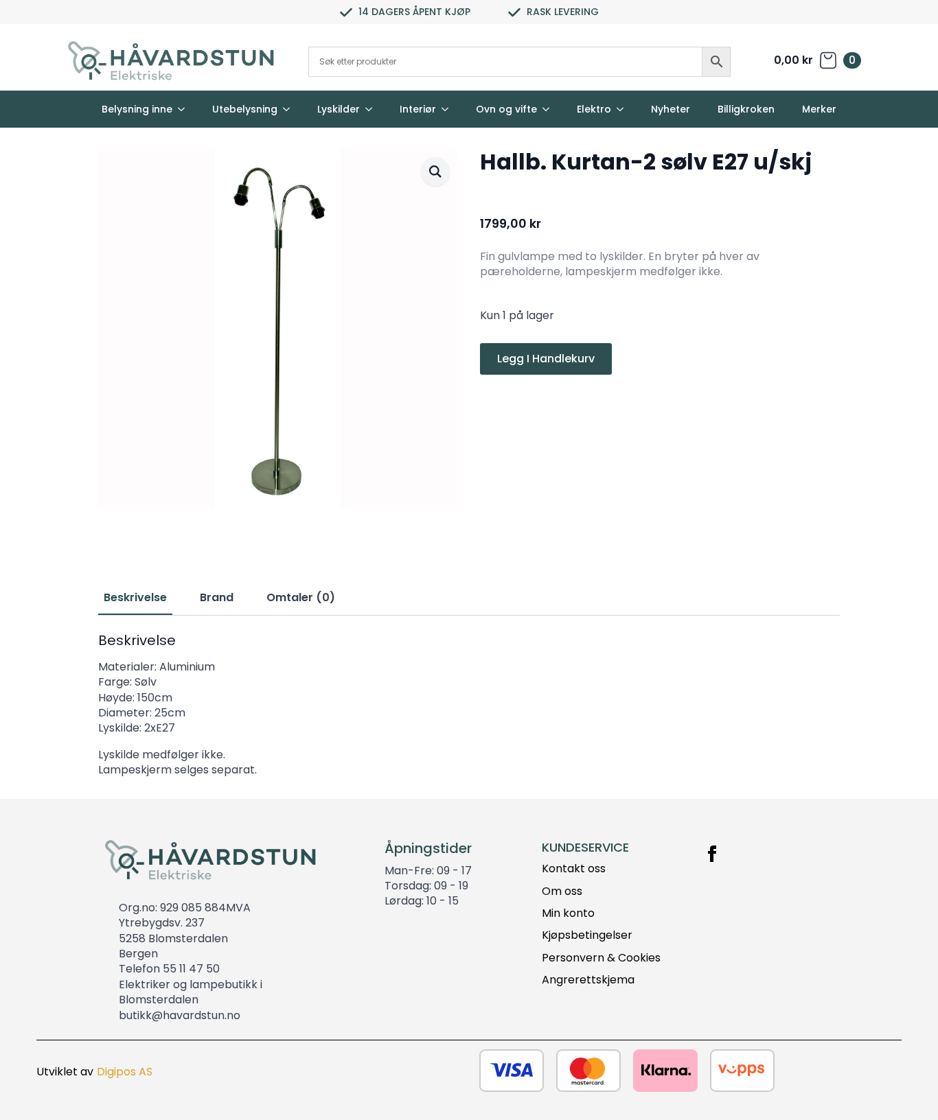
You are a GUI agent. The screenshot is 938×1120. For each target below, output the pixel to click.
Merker (819, 109)
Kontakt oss (574, 868)
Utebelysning (244, 109)
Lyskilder (338, 109)
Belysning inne (137, 109)
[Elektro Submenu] (624, 109)
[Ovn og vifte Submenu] (550, 109)
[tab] (135, 598)
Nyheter (670, 109)
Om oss (562, 891)
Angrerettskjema (588, 980)
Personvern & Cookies (601, 958)
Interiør (418, 109)
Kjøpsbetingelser (587, 935)
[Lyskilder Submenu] (373, 109)
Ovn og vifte (506, 109)
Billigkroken (746, 109)
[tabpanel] (469, 705)
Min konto (568, 913)
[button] (435, 171)
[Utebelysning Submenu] (290, 109)
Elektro (594, 109)
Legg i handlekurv (546, 358)
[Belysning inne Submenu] (185, 109)
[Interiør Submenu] (449, 109)
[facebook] (712, 853)
